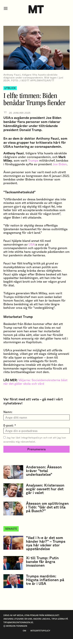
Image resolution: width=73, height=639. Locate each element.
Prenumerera (36, 449)
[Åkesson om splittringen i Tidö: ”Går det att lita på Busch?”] (13, 508)
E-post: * (9, 425)
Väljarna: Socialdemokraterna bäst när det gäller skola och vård (35, 381)
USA (32, 244)
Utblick (10, 88)
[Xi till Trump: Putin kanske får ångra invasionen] (13, 563)
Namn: (7, 412)
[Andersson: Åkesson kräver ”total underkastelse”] (13, 472)
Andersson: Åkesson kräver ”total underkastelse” (44, 470)
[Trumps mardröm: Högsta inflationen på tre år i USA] (13, 581)
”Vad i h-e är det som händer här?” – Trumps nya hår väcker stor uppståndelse (45, 543)
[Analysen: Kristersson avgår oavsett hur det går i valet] (13, 490)
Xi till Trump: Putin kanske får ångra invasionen (42, 561)
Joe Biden (60, 164)
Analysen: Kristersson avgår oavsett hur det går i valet (45, 489)
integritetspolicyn (31, 437)
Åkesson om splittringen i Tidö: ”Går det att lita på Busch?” (47, 507)
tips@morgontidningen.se (18, 622)
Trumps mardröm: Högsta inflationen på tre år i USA (45, 580)
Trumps (33, 160)
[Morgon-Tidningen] (36, 9)
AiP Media (18, 615)
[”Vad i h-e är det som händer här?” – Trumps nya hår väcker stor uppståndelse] (13, 543)
